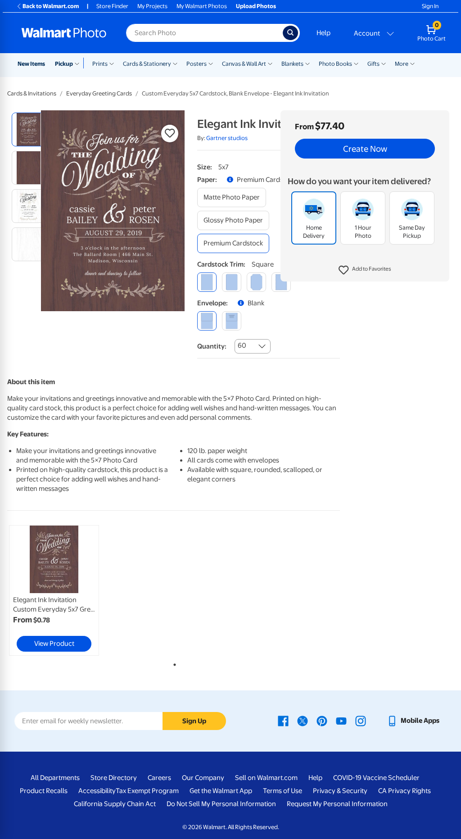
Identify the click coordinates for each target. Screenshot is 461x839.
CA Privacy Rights (404, 791)
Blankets (292, 63)
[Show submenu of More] (412, 63)
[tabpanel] (63, 590)
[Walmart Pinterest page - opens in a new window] (321, 721)
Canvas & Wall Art (244, 63)
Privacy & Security (340, 791)
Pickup (64, 63)
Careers (159, 778)
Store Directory (113, 778)
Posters (196, 63)
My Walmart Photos (201, 6)
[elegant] (256, 282)
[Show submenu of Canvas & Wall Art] (270, 63)
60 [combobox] (242, 345)
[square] (207, 282)
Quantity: (211, 346)
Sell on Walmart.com (266, 778)
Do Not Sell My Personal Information (221, 804)
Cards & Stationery (147, 63)
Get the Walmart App (221, 791)
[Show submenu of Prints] (111, 63)
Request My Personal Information (337, 804)
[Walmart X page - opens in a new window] (302, 721)
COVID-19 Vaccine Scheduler (376, 778)
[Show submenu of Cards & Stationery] (175, 63)
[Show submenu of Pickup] (79, 63)
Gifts (373, 63)
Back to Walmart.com (51, 6)
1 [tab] (172, 662)
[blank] (207, 321)
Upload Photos (256, 6)
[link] (54, 590)
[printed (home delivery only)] (231, 321)
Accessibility (97, 791)
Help (323, 33)
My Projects (152, 6)
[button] (365, 270)
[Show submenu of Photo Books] (356, 63)
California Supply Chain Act (115, 804)
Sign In (430, 6)
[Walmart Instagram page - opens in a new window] (360, 721)
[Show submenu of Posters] (210, 63)
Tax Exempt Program (147, 791)
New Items (31, 63)
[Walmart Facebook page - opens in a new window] (283, 721)
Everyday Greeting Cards (99, 93)
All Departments (55, 778)
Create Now (365, 149)
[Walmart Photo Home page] (64, 32)
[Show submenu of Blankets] (307, 63)
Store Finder (112, 6)
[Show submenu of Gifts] (383, 63)
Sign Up (194, 721)
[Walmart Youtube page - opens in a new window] (341, 721)
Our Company (203, 778)
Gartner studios (227, 138)
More (401, 63)
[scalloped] (281, 282)
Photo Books (335, 63)
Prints (100, 63)
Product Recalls (44, 791)
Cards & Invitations (31, 93)
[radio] (28, 129)
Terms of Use (282, 791)
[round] (231, 282)
